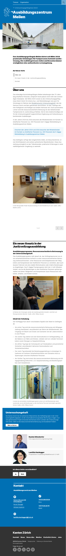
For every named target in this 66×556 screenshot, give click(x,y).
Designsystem (31, 541)
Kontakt (17, 81)
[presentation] (38, 184)
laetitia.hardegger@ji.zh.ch (23, 517)
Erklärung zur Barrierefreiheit (44, 541)
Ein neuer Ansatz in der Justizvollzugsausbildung (30, 78)
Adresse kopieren (19, 507)
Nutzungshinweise (18, 543)
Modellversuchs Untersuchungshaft (44, 103)
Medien (39, 537)
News (23, 537)
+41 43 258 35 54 (44, 499)
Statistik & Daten (49, 537)
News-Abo (30, 537)
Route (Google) (18, 504)
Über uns (18, 75)
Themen (15, 2)
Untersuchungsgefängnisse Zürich (26, 8)
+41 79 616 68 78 (44, 506)
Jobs (60, 537)
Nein (22, 474)
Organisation (24, 2)
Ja (15, 474)
